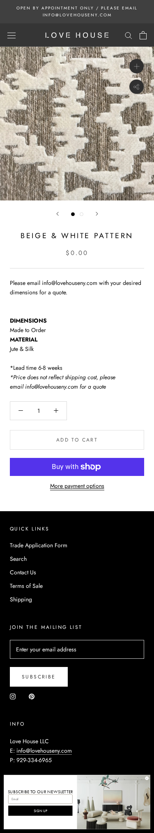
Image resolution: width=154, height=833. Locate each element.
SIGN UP (40, 810)
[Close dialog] (147, 778)
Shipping (21, 599)
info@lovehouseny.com (44, 751)
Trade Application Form (38, 545)
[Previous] (57, 214)
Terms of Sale (26, 586)
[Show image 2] (81, 214)
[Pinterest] (31, 696)
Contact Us (23, 572)
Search (18, 559)
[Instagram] (13, 696)
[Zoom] (136, 66)
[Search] (128, 35)
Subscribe (39, 677)
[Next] (97, 214)
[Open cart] (143, 35)
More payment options (77, 486)
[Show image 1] (73, 214)
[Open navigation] (11, 35)
